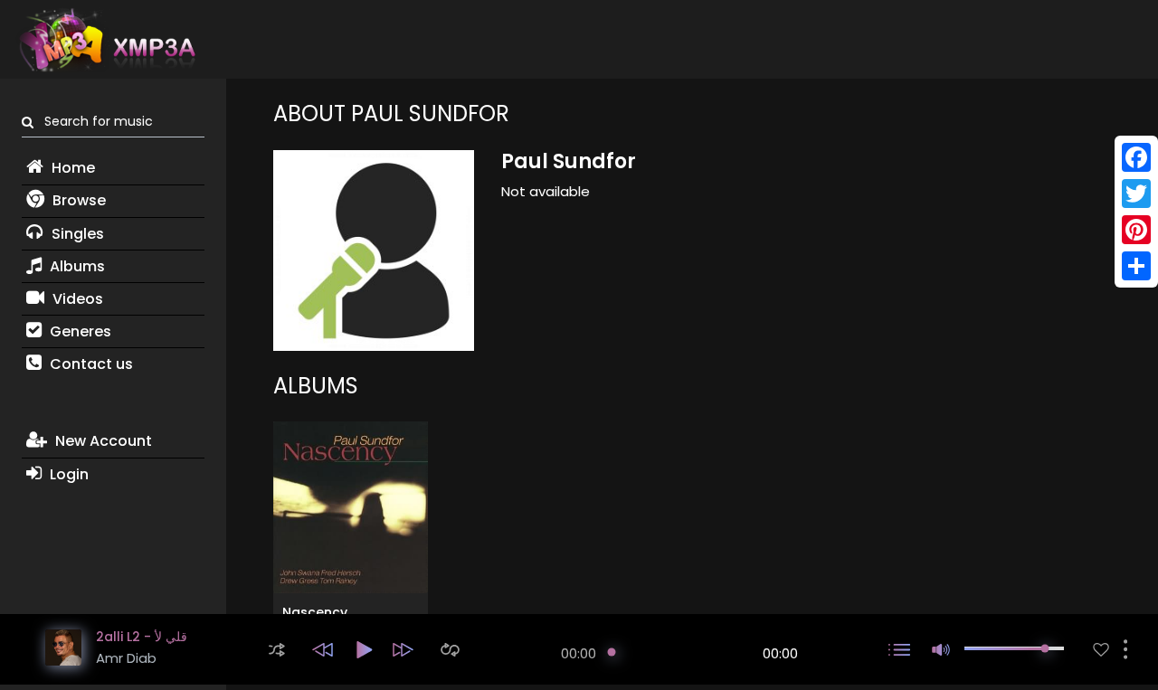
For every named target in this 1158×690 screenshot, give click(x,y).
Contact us (89, 364)
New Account (102, 440)
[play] (1101, 650)
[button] (277, 650)
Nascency (314, 612)
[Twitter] (1136, 193)
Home (71, 167)
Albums (75, 266)
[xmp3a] (105, 39)
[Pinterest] (1136, 230)
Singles (76, 233)
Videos (76, 298)
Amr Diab (126, 657)
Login (67, 474)
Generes (78, 331)
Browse (77, 200)
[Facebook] (1136, 157)
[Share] (1136, 266)
